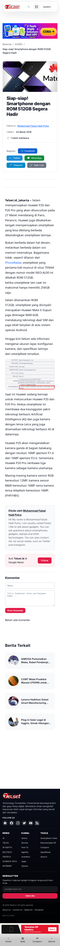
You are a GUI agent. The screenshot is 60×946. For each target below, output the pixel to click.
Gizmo (24, 838)
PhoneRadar (13, 262)
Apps (23, 861)
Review (24, 843)
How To (24, 847)
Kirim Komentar (15, 610)
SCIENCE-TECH (10, 861)
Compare (44, 847)
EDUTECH (7, 852)
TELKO (6, 843)
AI (3, 838)
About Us (7, 910)
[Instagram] (17, 823)
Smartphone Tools (48, 838)
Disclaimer (39, 910)
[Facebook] (11, 823)
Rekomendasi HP (48, 843)
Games (24, 866)
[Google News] (5, 823)
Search (43, 857)
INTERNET (7, 866)
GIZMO (19, 44)
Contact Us (17, 910)
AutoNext (25, 857)
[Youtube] (30, 823)
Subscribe (30, 896)
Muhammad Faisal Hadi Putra (33, 126)
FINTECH (7, 857)
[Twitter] (24, 823)
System (47, 6)
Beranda (7, 44)
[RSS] (37, 823)
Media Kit (28, 910)
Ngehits (24, 852)
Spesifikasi (45, 852)
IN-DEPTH (7, 847)
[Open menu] (36, 7)
